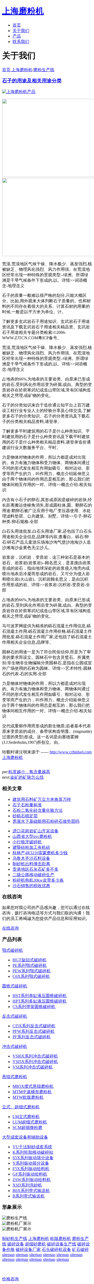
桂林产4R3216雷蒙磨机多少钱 (40, 853)
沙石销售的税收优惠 (31, 885)
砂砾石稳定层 (25, 816)
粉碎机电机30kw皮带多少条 (38, 880)
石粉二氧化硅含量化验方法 (38, 810)
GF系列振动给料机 (30, 1174)
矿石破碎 (80, 1249)
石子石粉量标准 (27, 805)
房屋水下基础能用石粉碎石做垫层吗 (46, 821)
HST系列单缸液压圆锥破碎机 (40, 995)
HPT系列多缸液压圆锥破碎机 (40, 1001)
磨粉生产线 (43, 69)
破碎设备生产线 (61, 1244)
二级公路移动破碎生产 (33, 875)
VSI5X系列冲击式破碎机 (35, 1061)
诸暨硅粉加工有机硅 (31, 847)
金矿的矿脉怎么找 (27, 777)
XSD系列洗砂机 (27, 1185)
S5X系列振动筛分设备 (33, 1158)
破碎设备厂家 (28, 1249)
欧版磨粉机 (60, 1238)
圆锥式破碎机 (14, 986)
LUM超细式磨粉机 (30, 1122)
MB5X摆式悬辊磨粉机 (33, 1086)
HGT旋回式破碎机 (29, 960)
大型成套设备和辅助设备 (25, 1137)
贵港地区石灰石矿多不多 (35, 869)
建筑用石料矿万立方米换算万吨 (42, 799)
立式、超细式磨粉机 (21, 1107)
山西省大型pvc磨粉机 (32, 836)
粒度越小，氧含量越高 (29, 772)
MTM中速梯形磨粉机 (32, 1092)
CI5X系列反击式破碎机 (34, 1026)
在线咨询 (10, 928)
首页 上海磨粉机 (17, 69)
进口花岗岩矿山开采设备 (35, 831)
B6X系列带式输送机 (31, 1190)
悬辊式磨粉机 (14, 1076)
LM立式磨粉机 (26, 1116)
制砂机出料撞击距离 (31, 864)
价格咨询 (10, 1279)
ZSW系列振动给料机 (32, 1179)
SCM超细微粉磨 (27, 1127)
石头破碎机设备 (56, 1249)
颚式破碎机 (12, 950)
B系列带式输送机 (29, 1196)
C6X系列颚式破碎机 (31, 976)
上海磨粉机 (38, 1238)
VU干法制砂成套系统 (32, 1147)
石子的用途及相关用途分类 (32, 80)
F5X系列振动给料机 (31, 1168)
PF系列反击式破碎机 (32, 1037)
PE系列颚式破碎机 (30, 965)
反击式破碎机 (14, 1016)
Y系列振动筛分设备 (31, 1163)
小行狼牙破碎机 (27, 842)
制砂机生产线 (14, 1238)
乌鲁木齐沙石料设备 (31, 858)
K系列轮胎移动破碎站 (33, 1152)
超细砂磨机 (35, 1244)
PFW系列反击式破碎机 (34, 1031)
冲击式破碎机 (14, 1046)
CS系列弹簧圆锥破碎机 (34, 1006)
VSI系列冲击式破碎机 (33, 1067)
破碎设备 (15, 1244)
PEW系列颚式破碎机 (32, 971)
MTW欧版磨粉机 (28, 1097)
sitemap (8, 1254)
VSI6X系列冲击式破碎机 (35, 1056)
